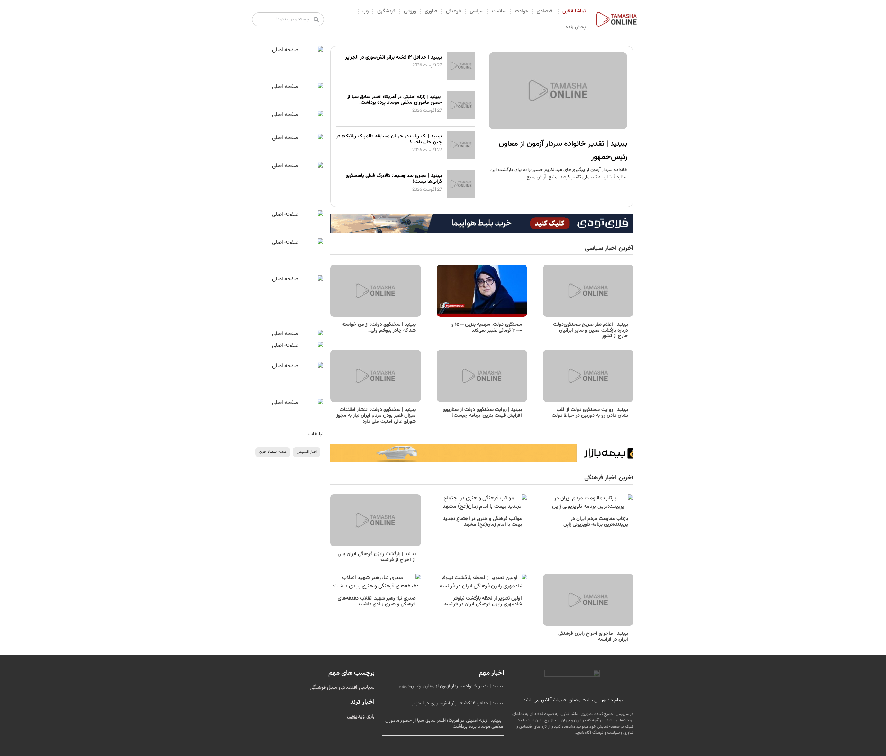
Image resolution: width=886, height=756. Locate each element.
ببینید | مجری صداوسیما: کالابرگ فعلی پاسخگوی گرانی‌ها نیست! (394, 179)
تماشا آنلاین (574, 11)
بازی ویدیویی (361, 716)
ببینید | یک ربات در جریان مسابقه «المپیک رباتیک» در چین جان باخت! (389, 139)
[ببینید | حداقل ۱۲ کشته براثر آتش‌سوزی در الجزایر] (461, 78)
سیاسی (476, 11)
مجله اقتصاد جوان (273, 452)
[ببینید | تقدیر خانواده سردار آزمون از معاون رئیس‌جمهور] (558, 91)
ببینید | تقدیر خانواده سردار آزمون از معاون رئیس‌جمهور (451, 686)
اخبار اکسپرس (307, 452)
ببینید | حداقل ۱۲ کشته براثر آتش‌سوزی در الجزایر (393, 57)
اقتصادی (545, 11)
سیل (331, 687)
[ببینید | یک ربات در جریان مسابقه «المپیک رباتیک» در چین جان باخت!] (461, 157)
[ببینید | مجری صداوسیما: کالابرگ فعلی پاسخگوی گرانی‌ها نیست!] (461, 196)
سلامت (499, 11)
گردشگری (386, 11)
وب (365, 11)
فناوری (431, 11)
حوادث (521, 11)
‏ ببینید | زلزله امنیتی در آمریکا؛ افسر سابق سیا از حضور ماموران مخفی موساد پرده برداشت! (394, 100)
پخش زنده (576, 27)
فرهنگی (453, 11)
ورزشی (410, 11)
